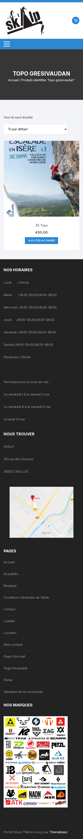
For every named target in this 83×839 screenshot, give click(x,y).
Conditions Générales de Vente (26, 597)
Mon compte (13, 645)
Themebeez (58, 832)
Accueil (13, 80)
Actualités (11, 574)
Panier (8, 680)
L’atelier (9, 621)
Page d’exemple (15, 668)
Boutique (10, 586)
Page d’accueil (14, 656)
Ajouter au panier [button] (41, 240)
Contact (9, 609)
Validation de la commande (23, 692)
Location (10, 633)
